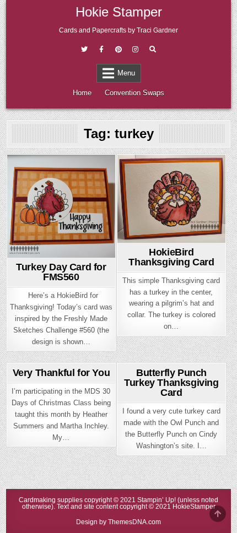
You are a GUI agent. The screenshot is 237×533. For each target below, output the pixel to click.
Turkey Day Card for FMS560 (61, 272)
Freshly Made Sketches (59, 186)
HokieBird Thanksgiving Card (171, 257)
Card (59, 174)
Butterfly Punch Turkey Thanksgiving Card (171, 382)
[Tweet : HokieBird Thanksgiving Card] (153, 236)
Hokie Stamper (119, 11)
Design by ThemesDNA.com (118, 522)
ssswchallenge (61, 198)
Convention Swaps (134, 93)
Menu (126, 73)
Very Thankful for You (61, 372)
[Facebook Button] (101, 49)
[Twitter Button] (84, 49)
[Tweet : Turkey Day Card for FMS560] (43, 251)
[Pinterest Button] (118, 49)
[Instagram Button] (135, 49)
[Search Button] (153, 49)
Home (82, 93)
